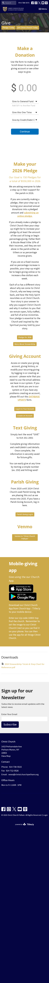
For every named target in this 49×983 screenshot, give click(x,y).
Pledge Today (8, 27)
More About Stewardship (25, 344)
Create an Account (24, 415)
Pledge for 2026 (24, 337)
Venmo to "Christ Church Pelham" (25, 537)
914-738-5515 (23, 2)
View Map (6, 755)
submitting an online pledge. (28, 214)
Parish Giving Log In (25, 514)
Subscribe (10, 724)
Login (45, 815)
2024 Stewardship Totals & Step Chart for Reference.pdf (22, 666)
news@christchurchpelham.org (23, 774)
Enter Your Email (9, 714)
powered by (23, 826)
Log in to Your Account (25, 409)
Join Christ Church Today (27, 27)
